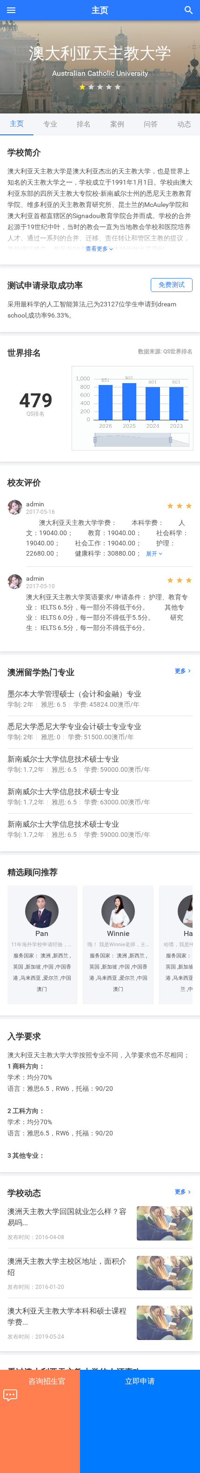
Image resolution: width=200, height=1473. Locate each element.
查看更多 (100, 249)
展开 (155, 554)
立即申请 (140, 1381)
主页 (17, 123)
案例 (117, 124)
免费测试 (172, 284)
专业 (50, 124)
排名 (84, 124)
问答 (151, 124)
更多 (184, 671)
